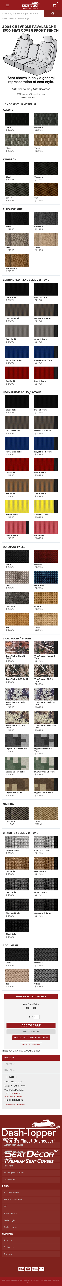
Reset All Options (31, 1044)
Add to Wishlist (31, 1031)
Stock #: (8, 1086)
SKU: (6, 1081)
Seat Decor (9, 1104)
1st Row (21, 1104)
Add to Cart (31, 1025)
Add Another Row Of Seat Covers (31, 1038)
